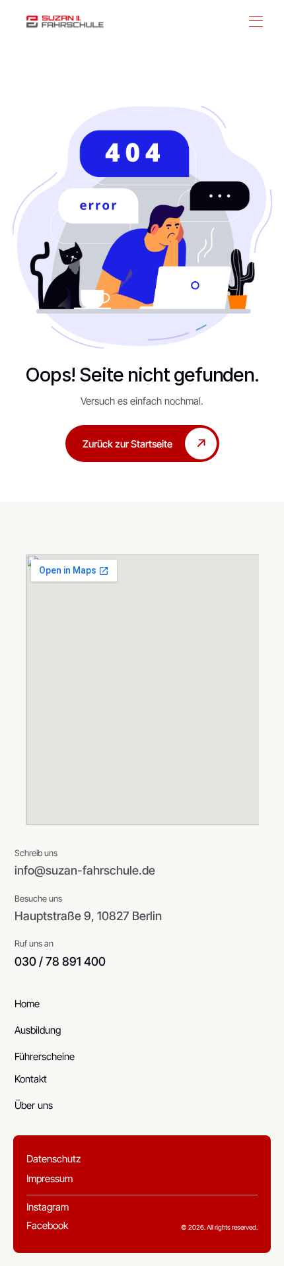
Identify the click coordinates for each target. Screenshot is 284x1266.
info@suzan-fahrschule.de (85, 870)
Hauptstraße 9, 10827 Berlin (88, 916)
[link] (65, 22)
